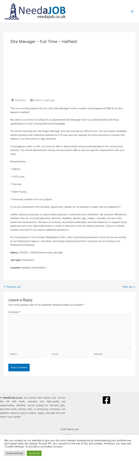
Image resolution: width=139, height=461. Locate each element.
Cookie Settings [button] (14, 453)
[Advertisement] (69, 72)
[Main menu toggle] (132, 11)
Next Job (129, 287)
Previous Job (12, 287)
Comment (14, 312)
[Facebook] (106, 400)
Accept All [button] (34, 453)
